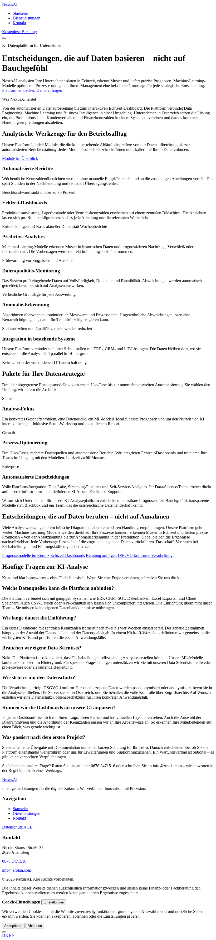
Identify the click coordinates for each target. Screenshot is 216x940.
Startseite (20, 13)
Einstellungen (53, 902)
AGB (28, 827)
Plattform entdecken (18, 90)
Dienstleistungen (26, 18)
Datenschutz (12, 827)
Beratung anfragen (101, 555)
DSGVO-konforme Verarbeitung (145, 555)
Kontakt (19, 23)
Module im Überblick (20, 158)
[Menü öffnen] (4, 38)
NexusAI (9, 4)
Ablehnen (35, 926)
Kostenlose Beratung (19, 31)
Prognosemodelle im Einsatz (25, 555)
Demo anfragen (49, 90)
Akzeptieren (13, 926)
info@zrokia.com (16, 870)
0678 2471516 (14, 861)
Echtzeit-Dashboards (67, 555)
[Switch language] (4, 932)
